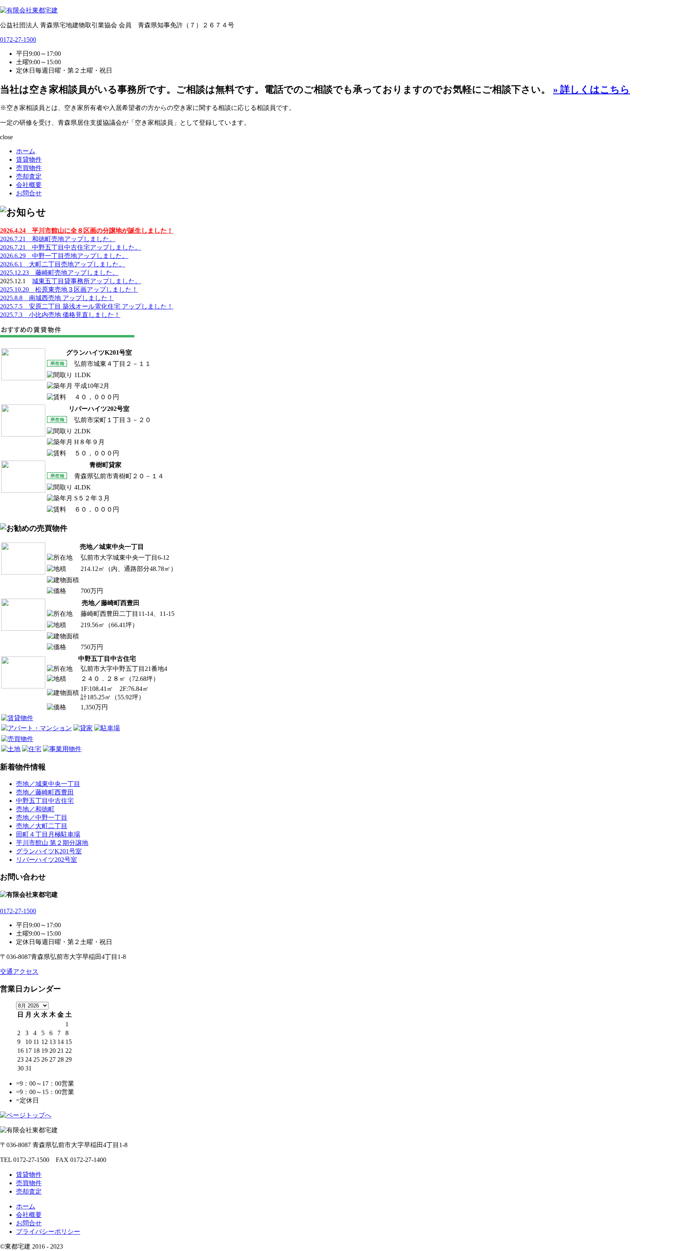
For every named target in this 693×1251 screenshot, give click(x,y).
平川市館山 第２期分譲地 (52, 842)
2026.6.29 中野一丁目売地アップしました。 (64, 255)
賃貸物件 (29, 159)
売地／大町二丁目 (41, 825)
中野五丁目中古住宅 (45, 800)
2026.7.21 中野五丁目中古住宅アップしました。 (70, 247)
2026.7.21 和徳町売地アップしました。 (58, 239)
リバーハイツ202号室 (46, 859)
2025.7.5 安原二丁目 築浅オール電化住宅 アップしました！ (86, 306)
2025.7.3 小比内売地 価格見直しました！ (60, 314)
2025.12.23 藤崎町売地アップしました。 (59, 272)
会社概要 (29, 184)
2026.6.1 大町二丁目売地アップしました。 (62, 264)
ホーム (25, 151)
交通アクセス (19, 971)
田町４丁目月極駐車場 (48, 834)
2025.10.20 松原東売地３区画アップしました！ (69, 289)
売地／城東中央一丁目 (48, 783)
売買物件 (29, 167)
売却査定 (29, 176)
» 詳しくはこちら (591, 89)
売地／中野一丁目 (41, 817)
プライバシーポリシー (48, 1231)
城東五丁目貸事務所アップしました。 (86, 281)
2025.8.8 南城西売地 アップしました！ (57, 297)
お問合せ (29, 193)
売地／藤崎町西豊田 (45, 792)
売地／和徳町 (35, 809)
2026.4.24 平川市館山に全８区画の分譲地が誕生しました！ (86, 230)
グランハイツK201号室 (49, 851)
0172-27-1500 (18, 39)
